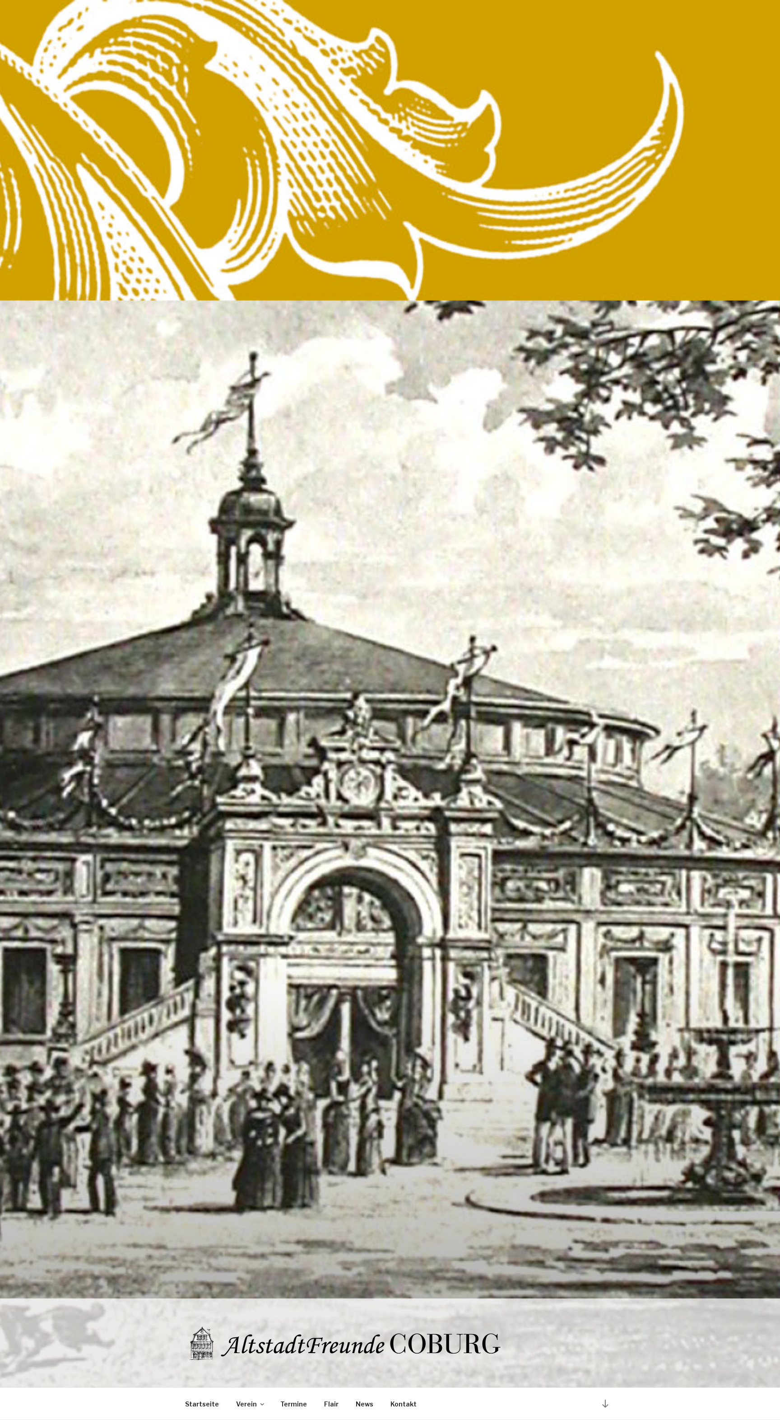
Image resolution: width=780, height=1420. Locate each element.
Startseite (202, 1404)
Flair (331, 1404)
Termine (293, 1404)
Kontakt (403, 1404)
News (364, 1404)
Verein (246, 1404)
